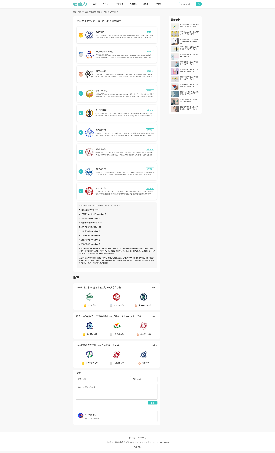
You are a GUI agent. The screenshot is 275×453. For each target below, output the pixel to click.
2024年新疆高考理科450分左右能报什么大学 (97, 345)
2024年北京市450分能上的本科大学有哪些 (101, 12)
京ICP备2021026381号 (137, 437)
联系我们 (137, 446)
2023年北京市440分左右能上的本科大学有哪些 (98, 287)
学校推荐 (119, 4)
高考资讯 (133, 4)
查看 (154, 287)
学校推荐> (81, 12)
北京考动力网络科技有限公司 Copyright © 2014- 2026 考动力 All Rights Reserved (137, 442)
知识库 (145, 4)
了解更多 (150, 32)
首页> (75, 12)
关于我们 (158, 4)
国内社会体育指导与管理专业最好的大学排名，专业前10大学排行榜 (108, 316)
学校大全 (106, 4)
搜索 (198, 4)
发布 (152, 402)
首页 (95, 4)
